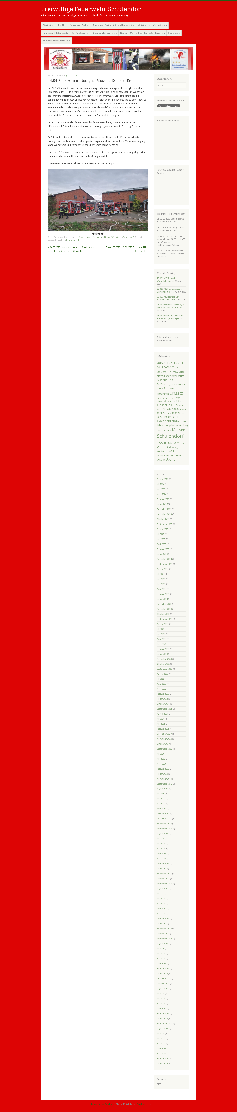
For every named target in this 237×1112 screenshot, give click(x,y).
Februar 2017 (163, 918)
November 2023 (164, 609)
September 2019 (164, 783)
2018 (181, 363)
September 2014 (164, 1023)
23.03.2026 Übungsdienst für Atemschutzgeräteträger (170, 317)
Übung (170, 459)
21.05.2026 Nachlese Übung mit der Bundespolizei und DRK (171, 306)
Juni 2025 (161, 539)
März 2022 (161, 689)
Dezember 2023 (164, 604)
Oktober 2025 (163, 519)
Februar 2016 (163, 968)
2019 (160, 367)
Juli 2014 (160, 1033)
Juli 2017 (160, 893)
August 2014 (162, 1028)
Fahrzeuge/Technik (79, 25)
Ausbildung (165, 380)
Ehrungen (163, 393)
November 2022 (164, 659)
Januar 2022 (162, 699)
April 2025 (161, 544)
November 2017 (164, 873)
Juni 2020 (161, 758)
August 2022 (162, 674)
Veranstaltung (167, 447)
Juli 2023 (160, 629)
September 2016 (164, 938)
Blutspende (179, 384)
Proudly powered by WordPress (100, 1104)
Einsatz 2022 (170, 413)
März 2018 (161, 858)
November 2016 (164, 928)
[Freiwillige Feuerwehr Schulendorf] (118, 58)
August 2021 (162, 713)
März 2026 (161, 494)
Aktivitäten (176, 372)
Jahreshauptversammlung (172, 425)
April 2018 (161, 853)
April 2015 (161, 1008)
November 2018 (164, 823)
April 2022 (161, 684)
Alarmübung (86, 237)
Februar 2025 (163, 549)
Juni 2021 (161, 723)
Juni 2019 (161, 798)
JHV (158, 430)
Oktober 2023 (163, 614)
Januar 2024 (162, 599)
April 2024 (161, 589)
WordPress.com (143, 1104)
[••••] (98, 200)
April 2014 (161, 1048)
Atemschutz (98, 237)
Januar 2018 (162, 868)
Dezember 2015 (164, 978)
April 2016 (161, 963)
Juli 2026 (160, 484)
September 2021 (164, 709)
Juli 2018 (160, 838)
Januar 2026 (162, 504)
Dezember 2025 (164, 509)
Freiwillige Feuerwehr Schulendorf (92, 9)
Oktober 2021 (163, 704)
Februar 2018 (163, 863)
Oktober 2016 (163, 933)
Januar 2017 (162, 923)
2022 (178, 368)
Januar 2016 (162, 973)
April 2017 (161, 908)
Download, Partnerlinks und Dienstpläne (113, 25)
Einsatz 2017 (175, 401)
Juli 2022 (160, 679)
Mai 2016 (161, 958)
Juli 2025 (160, 534)
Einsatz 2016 (163, 401)
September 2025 (164, 524)
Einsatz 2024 (170, 417)
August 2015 (162, 988)
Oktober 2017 (163, 878)
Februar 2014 (163, 1058)
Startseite (48, 25)
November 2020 (164, 738)
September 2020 (164, 748)
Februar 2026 (163, 499)
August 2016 (162, 943)
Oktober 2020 (163, 743)
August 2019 (162, 788)
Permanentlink (72, 240)
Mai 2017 (161, 903)
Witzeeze (176, 455)
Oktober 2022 (163, 664)
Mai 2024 (161, 584)
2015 (160, 363)
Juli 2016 (160, 948)
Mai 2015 (161, 1003)
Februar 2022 (163, 694)
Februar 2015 (163, 1013)
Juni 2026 (161, 489)
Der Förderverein (81, 32)
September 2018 (164, 828)
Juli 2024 (160, 574)
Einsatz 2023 (109, 237)
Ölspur (161, 459)
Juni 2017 (161, 898)
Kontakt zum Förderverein (56, 40)
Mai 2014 (161, 1043)
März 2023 (161, 644)
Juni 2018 (161, 843)
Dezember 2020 (164, 733)
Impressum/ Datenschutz (55, 32)
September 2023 (164, 619)
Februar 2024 (163, 594)
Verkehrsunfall (165, 451)
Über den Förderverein (105, 32)
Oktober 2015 (163, 983)
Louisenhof (166, 430)
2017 (173, 363)
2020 (167, 367)
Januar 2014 (162, 1063)
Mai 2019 (161, 803)
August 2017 (162, 888)
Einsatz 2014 (162, 398)
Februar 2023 (163, 649)
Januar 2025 (162, 554)
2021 (173, 367)
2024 (165, 372)
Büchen (160, 388)
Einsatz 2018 (166, 405)
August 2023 (162, 624)
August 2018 (162, 833)
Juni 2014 (161, 1038)
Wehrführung (163, 455)
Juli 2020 (160, 753)
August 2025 (162, 529)
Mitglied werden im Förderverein (147, 32)
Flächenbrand (167, 421)
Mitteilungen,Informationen (152, 25)
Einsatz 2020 (170, 409)
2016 (166, 363)
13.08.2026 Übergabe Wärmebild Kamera (167, 279)
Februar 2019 (163, 813)
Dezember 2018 (164, 818)
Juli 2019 (160, 793)
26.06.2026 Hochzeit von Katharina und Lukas (168, 298)
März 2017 (161, 913)
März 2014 (161, 1053)
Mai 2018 (161, 848)
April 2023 (161, 639)
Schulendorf (128, 237)
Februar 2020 (163, 768)
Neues (123, 32)
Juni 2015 (161, 998)
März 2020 (161, 763)
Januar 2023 (162, 654)
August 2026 (162, 479)
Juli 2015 (160, 993)
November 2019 (164, 778)
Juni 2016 (161, 953)
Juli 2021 (160, 718)
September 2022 (164, 669)
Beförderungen (165, 384)
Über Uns (61, 25)
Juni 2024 (161, 579)
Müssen (119, 237)
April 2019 (161, 808)
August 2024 (162, 569)
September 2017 (164, 883)
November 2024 (164, 559)
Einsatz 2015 (174, 398)
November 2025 (164, 514)
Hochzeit (181, 421)
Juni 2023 (161, 634)
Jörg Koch (71, 75)
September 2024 (164, 564)
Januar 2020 (162, 773)
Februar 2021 (163, 728)
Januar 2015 (162, 1018)
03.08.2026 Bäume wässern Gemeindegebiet (169, 290)
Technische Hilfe (171, 442)
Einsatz (176, 393)
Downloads (174, 32)
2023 (78, 237)
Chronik (169, 388)
